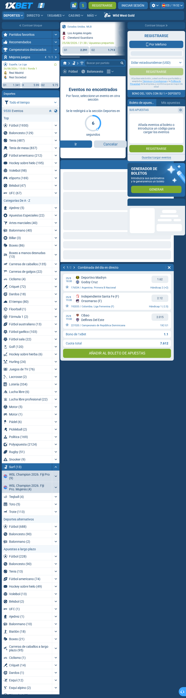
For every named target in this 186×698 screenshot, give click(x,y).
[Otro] (110, 71)
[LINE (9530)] (65, 63)
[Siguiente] (56, 57)
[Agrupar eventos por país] (56, 111)
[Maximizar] (55, 34)
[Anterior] (45, 57)
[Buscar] (122, 63)
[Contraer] (55, 467)
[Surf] (73, 63)
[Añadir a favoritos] (55, 64)
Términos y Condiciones (154, 90)
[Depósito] (83, 5)
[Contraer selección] (50, 111)
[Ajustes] (155, 5)
